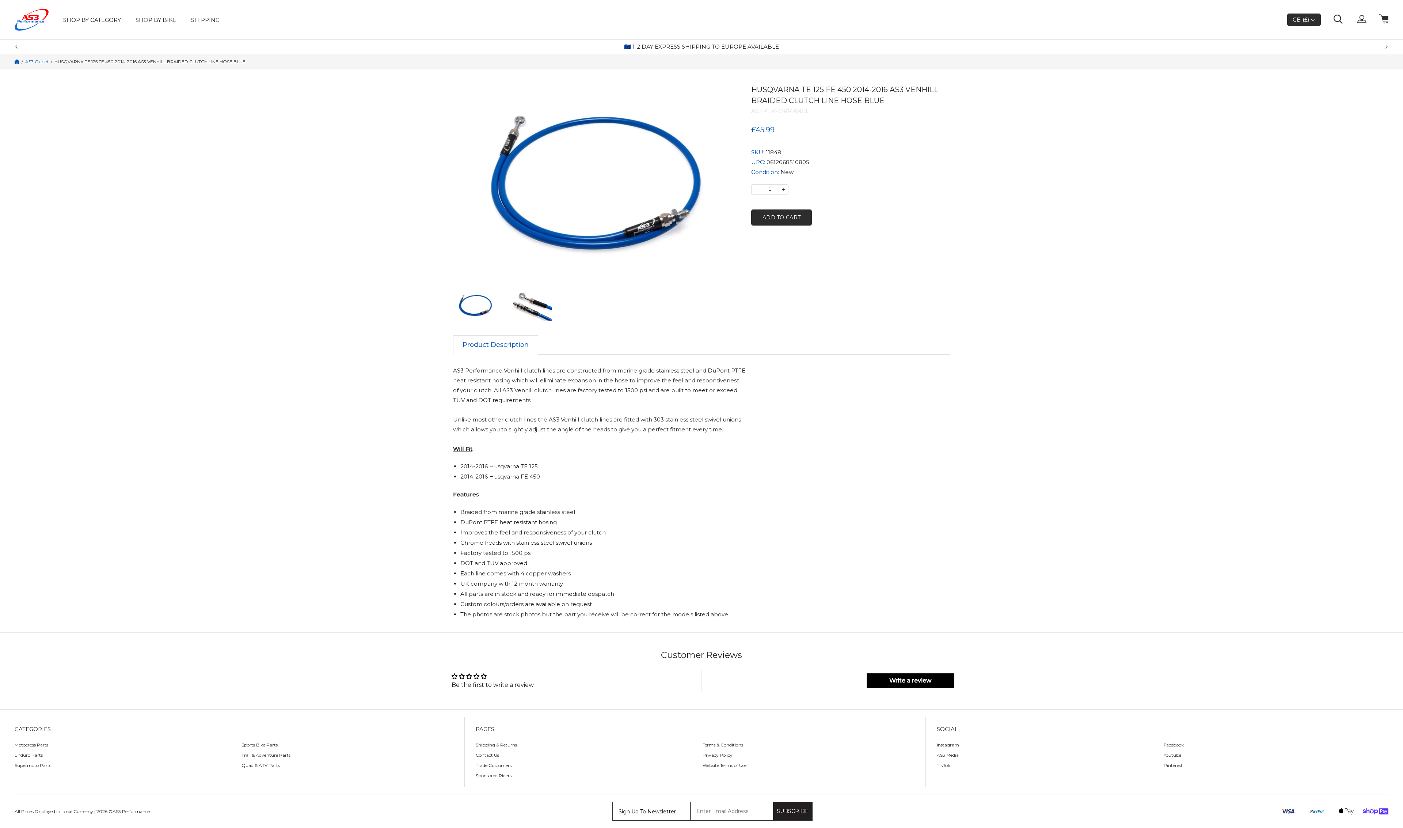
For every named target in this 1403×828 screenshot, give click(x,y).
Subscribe (793, 811)
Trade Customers (494, 765)
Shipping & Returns (496, 745)
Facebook (1174, 745)
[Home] (17, 61)
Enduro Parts (29, 755)
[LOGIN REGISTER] (1361, 19)
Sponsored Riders (494, 775)
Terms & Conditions (723, 745)
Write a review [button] (910, 680)
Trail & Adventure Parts (266, 755)
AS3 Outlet (37, 61)
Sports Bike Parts (260, 745)
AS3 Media (948, 755)
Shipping (205, 19)
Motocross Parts (31, 745)
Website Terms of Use (724, 765)
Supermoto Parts (33, 765)
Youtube (1172, 755)
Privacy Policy (718, 755)
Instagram (948, 745)
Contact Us (487, 755)
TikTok (943, 765)
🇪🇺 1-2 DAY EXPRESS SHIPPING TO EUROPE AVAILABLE (701, 47)
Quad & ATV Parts (261, 765)
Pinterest (1173, 765)
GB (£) (1302, 19)
